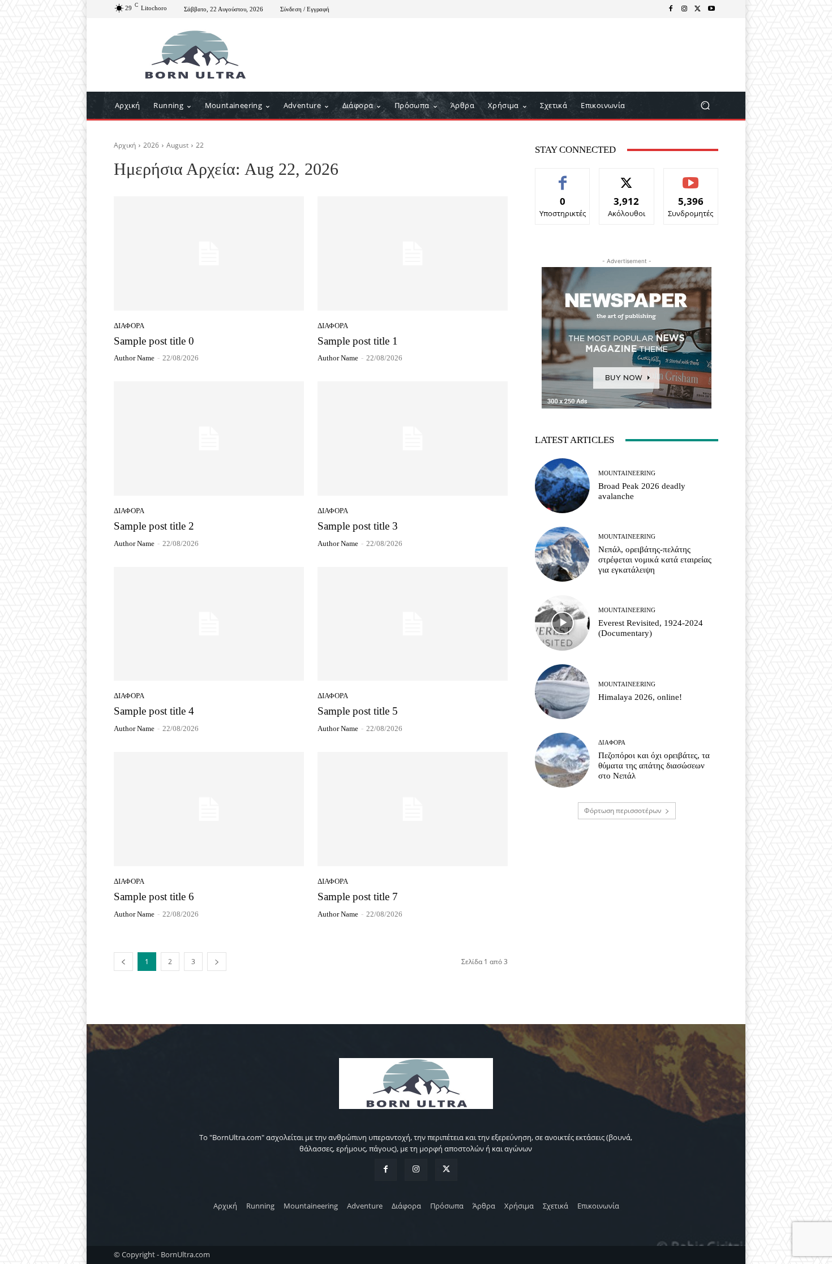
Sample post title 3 (358, 526)
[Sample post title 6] (209, 809)
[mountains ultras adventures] (195, 54)
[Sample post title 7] (413, 809)
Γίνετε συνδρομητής (691, 181)
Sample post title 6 (154, 896)
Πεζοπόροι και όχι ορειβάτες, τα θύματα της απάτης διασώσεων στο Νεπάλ (654, 765)
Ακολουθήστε (626, 177)
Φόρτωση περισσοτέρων (623, 810)
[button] (705, 105)
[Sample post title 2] (209, 438)
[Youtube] (711, 9)
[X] (698, 9)
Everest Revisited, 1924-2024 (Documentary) (650, 628)
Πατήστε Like (563, 177)
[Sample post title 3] (413, 438)
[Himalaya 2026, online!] (562, 691)
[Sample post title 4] (209, 624)
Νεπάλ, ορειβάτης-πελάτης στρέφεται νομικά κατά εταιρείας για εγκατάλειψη (654, 559)
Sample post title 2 (154, 526)
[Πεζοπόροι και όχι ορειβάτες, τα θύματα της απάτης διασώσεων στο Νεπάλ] (562, 760)
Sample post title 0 (154, 341)
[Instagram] (684, 9)
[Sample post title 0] (209, 253)
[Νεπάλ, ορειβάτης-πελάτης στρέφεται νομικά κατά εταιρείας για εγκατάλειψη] (562, 554)
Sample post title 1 (358, 341)
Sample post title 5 (358, 711)
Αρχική (125, 145)
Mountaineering (626, 473)
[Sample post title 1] (413, 253)
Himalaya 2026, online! (640, 697)
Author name (134, 358)
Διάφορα (129, 325)
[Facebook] (670, 9)
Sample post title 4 (154, 711)
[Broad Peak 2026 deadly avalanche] (562, 485)
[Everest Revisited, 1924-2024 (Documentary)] (562, 622)
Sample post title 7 (358, 896)
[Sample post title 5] (413, 624)
